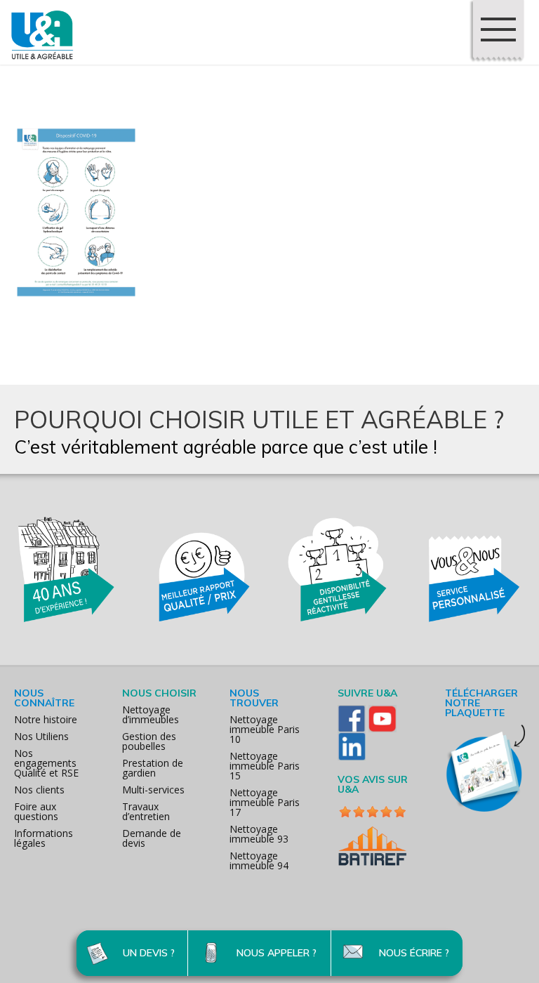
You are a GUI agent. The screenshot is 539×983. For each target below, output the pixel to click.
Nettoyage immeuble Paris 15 (264, 765)
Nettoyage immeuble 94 (258, 860)
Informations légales (43, 838)
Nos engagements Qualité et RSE (46, 762)
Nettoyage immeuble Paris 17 (264, 802)
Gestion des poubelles (149, 741)
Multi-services (153, 789)
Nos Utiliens (41, 736)
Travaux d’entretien (146, 811)
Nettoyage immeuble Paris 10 (264, 729)
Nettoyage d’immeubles (150, 714)
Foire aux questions (36, 811)
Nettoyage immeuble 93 (258, 833)
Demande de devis (151, 838)
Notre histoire (45, 719)
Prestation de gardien (152, 767)
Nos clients (39, 789)
